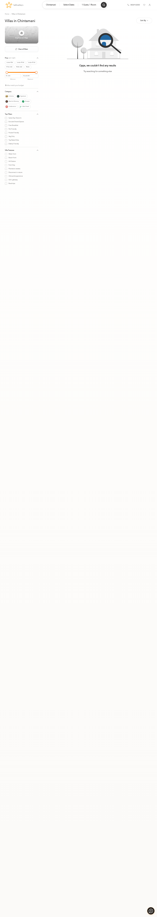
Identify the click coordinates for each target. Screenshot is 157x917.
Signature (23, 96)
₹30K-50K (19, 67)
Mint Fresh (25, 106)
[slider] (7, 72)
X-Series (11, 96)
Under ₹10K (20, 62)
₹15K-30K (9, 67)
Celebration (12, 106)
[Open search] (104, 5)
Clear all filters (23, 49)
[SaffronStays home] (14, 4)
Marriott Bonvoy (14, 101)
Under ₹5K (10, 62)
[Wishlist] (144, 4)
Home (7, 14)
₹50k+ (28, 67)
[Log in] (149, 4)
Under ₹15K (31, 62)
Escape (27, 101)
